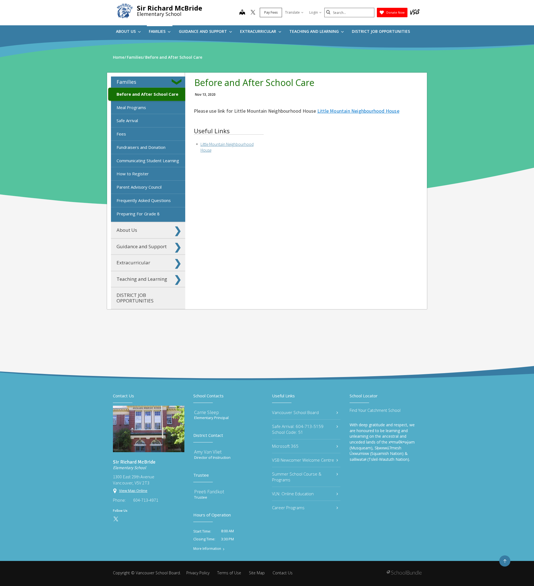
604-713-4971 (145, 500)
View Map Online (133, 490)
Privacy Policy (197, 572)
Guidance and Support (203, 31)
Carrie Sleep (206, 412)
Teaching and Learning (314, 31)
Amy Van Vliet (208, 452)
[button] (178, 82)
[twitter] (253, 13)
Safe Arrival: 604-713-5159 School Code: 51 (297, 429)
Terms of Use (229, 572)
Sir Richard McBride (169, 8)
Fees (121, 134)
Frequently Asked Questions (144, 200)
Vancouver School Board (295, 412)
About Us (126, 31)
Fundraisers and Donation (141, 147)
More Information (207, 548)
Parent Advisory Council (139, 187)
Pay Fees (271, 12)
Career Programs (288, 507)
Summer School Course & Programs (297, 476)
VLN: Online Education (293, 493)
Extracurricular (258, 31)
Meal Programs (131, 107)
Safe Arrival (127, 120)
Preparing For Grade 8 (138, 213)
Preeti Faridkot (209, 491)
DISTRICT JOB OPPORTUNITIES (381, 31)
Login (313, 12)
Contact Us (283, 572)
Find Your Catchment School (375, 410)
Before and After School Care (147, 94)
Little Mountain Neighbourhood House (358, 111)
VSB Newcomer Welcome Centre (303, 460)
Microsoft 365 (285, 446)
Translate (292, 12)
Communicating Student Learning (148, 160)
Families (158, 31)
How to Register (133, 173)
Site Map (257, 572)
